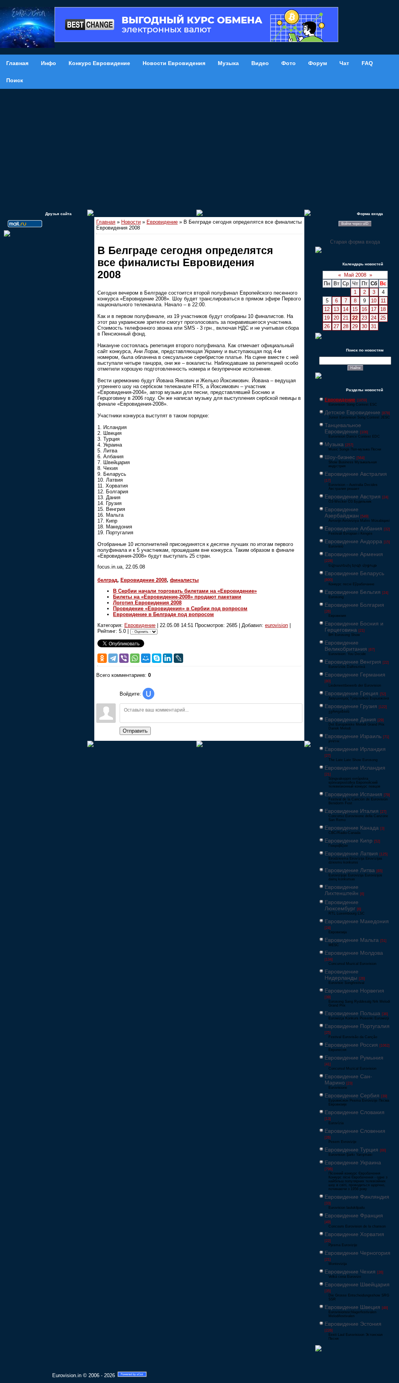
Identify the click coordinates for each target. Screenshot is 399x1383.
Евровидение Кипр (349, 840)
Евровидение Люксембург (341, 905)
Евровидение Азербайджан (342, 512)
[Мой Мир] (145, 658)
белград (107, 580)
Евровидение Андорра (353, 541)
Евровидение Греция (351, 693)
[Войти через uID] (148, 693)
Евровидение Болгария (354, 605)
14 (345, 309)
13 (336, 309)
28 (345, 326)
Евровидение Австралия (356, 474)
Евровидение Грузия (351, 706)
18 (383, 309)
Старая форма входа (355, 242)
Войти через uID (355, 224)
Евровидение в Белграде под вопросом (163, 614)
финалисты (184, 580)
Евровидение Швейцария (357, 1284)
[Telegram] (113, 658)
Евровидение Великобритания (346, 645)
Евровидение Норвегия (354, 990)
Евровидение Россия (351, 1045)
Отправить (135, 731)
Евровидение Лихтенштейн (341, 890)
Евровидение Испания (353, 794)
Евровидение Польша (352, 1013)
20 (336, 318)
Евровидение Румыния (354, 1057)
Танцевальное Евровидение (343, 428)
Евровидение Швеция (352, 1307)
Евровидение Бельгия (353, 592)
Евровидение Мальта (352, 940)
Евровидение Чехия (350, 1271)
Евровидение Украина (353, 1162)
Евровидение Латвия (351, 853)
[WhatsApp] (134, 658)
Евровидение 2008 (143, 580)
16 (364, 309)
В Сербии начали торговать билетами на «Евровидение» (185, 591)
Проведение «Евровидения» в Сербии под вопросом (180, 608)
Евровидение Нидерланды (341, 974)
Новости (131, 222)
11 (383, 301)
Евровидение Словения (355, 1131)
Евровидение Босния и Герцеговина (354, 626)
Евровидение (162, 222)
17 (373, 309)
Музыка (334, 444)
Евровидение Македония (357, 921)
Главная (105, 222)
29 (355, 326)
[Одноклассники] (102, 658)
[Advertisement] (199, 147)
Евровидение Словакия (355, 1112)
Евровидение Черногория (357, 1253)
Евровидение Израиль (353, 736)
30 (364, 326)
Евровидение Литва (350, 870)
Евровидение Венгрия (353, 662)
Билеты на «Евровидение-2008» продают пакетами (177, 597)
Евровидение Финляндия (357, 1197)
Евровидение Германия (355, 674)
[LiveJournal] (178, 658)
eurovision (276, 625)
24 (373, 318)
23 (364, 318)
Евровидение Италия (352, 811)
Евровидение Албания (353, 528)
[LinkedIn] (167, 658)
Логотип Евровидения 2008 (147, 603)
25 (383, 318)
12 (327, 309)
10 (373, 301)
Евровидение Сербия (352, 1095)
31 (373, 326)
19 (327, 318)
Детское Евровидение (352, 412)
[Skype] (156, 658)
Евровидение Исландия (355, 768)
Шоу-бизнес (340, 457)
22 (355, 318)
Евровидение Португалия (357, 1026)
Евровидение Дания (350, 719)
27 (336, 326)
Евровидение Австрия (353, 496)
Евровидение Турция (351, 1149)
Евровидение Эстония (353, 1324)
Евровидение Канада (352, 828)
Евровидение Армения (354, 554)
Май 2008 (355, 275)
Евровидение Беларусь (354, 573)
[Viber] (124, 658)
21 (345, 318)
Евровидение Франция (354, 1215)
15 (355, 309)
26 (327, 326)
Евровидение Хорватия (354, 1234)
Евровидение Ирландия (355, 749)
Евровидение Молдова (354, 953)
